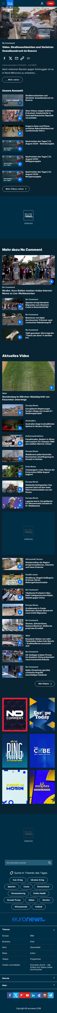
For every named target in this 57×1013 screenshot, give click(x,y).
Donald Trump (14, 900)
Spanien (11, 886)
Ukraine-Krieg (37, 880)
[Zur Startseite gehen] (10, 3)
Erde (32, 941)
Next (4, 947)
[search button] (49, 862)
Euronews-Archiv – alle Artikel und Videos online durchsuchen (41, 967)
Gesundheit (35, 947)
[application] (28, 23)
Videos (5, 959)
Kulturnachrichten (34, 436)
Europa (5, 935)
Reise (4, 953)
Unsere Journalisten (11, 965)
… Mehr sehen (12, 80)
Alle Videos (43, 683)
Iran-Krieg (18, 880)
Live (51, 3)
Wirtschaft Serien (34, 559)
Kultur (32, 953)
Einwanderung (18, 893)
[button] (16, 189)
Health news (31, 574)
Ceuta (26, 886)
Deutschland (43, 886)
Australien (30, 420)
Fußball (38, 906)
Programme (35, 959)
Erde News (30, 466)
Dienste (5, 978)
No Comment (8, 287)
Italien (31, 900)
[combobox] (28, 862)
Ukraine (46, 900)
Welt (4, 393)
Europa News (31, 405)
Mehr (4, 985)
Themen (6, 929)
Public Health (39, 893)
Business (6, 941)
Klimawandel (21, 906)
